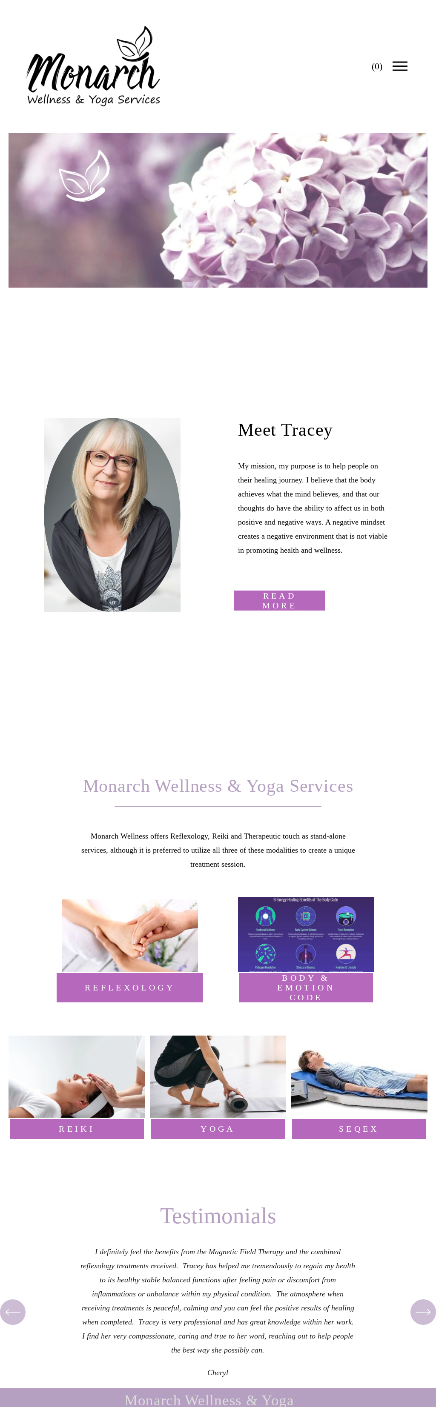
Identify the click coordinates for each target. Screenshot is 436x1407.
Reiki (77, 1128)
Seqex (359, 1128)
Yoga (218, 1128)
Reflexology (130, 987)
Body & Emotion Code (306, 987)
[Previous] (13, 1312)
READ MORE (280, 600)
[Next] (423, 1312)
